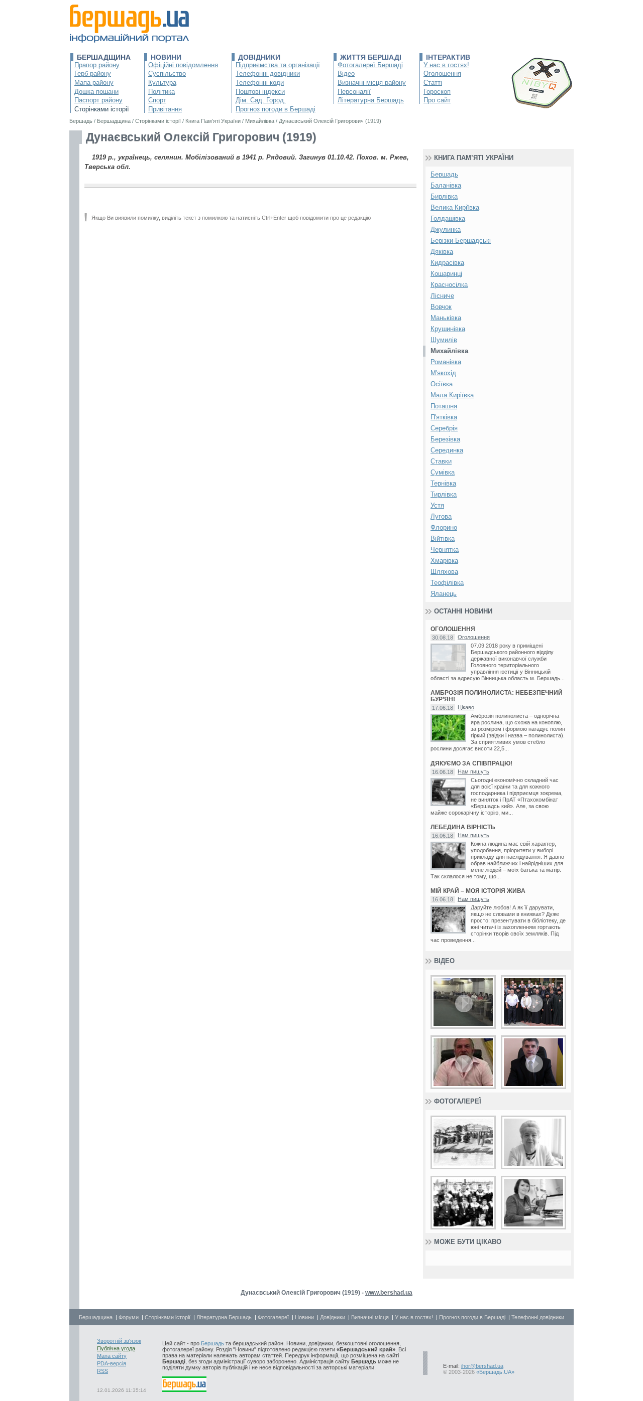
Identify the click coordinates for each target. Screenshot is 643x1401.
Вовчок (441, 306)
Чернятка (445, 549)
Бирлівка (444, 196)
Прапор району (97, 65)
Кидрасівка (447, 262)
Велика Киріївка (455, 207)
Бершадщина (104, 57)
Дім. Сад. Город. (261, 100)
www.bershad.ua (388, 1293)
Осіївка (442, 384)
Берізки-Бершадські (461, 240)
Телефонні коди (260, 82)
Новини (166, 57)
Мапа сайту (112, 1356)
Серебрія (444, 428)
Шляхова (444, 571)
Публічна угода (116, 1348)
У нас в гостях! (446, 65)
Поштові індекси (260, 91)
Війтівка (443, 538)
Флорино (444, 527)
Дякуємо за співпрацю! (471, 763)
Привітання (165, 109)
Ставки (441, 461)
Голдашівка (448, 218)
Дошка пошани (96, 91)
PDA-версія (111, 1363)
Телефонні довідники (268, 73)
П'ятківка (444, 417)
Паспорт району (98, 100)
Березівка (445, 439)
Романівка (446, 362)
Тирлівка (444, 494)
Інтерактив (448, 57)
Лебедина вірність (463, 827)
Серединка (447, 450)
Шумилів (444, 340)
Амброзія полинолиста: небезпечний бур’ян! (497, 696)
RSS (102, 1371)
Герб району (92, 73)
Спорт (157, 100)
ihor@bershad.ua (482, 1366)
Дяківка (442, 251)
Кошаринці (446, 273)
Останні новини (463, 611)
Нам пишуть (473, 771)
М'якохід (443, 373)
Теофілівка (447, 582)
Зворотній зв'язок (119, 1341)
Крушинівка (448, 329)
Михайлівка (449, 351)
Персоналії (354, 91)
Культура (162, 82)
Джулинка (446, 229)
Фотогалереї (457, 1101)
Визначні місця (370, 1317)
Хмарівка (444, 560)
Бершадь (444, 174)
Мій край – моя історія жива (478, 891)
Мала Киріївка (452, 395)
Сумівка (443, 472)
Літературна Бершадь (371, 100)
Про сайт (437, 100)
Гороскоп (437, 91)
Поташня (444, 406)
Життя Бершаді (370, 57)
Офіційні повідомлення (183, 65)
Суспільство (167, 73)
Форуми (129, 1317)
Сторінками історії (101, 109)
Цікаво (466, 707)
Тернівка (443, 483)
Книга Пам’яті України (473, 158)
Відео (346, 73)
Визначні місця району (372, 82)
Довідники (259, 57)
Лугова (441, 516)
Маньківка (446, 318)
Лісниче (442, 295)
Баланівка (446, 185)
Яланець (444, 593)
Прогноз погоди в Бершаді (275, 109)
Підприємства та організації (278, 65)
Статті (432, 82)
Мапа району (94, 82)
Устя (437, 505)
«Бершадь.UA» (495, 1372)
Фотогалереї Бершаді (370, 65)
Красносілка (449, 284)
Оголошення (442, 73)
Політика (161, 91)
